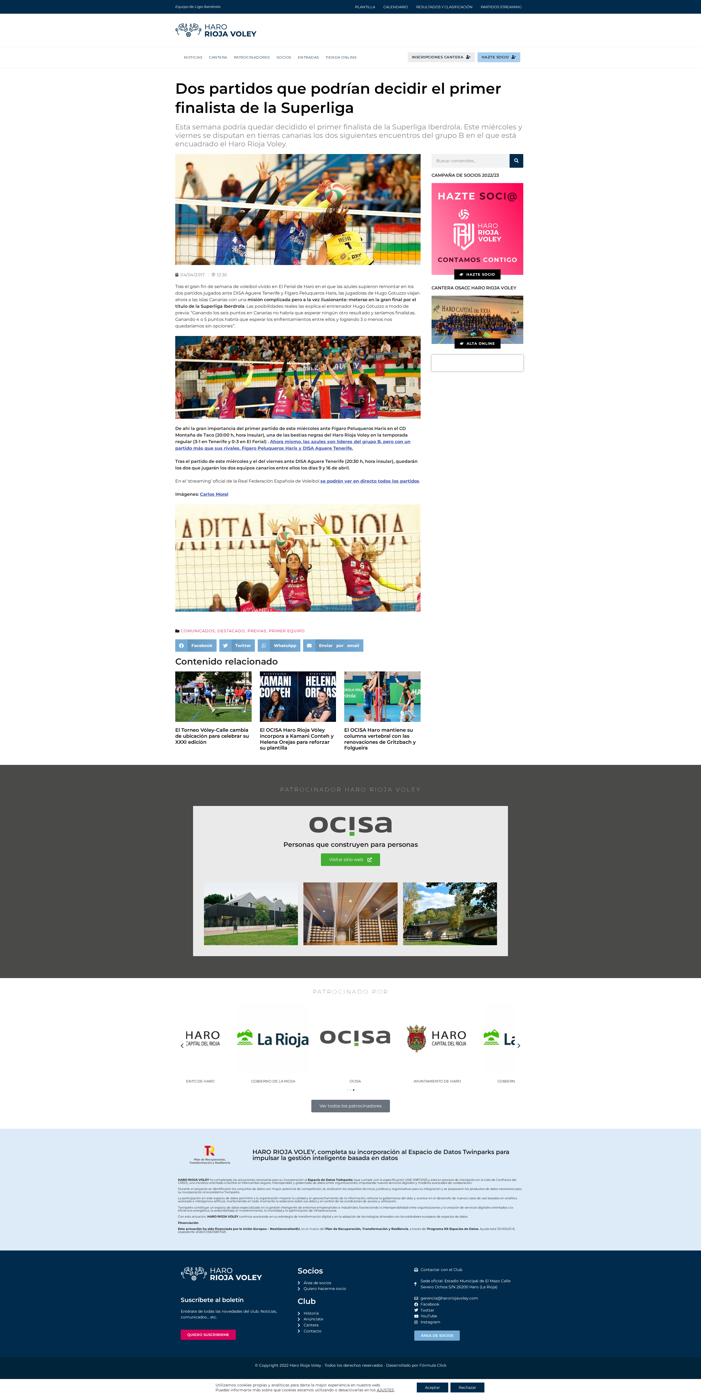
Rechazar (467, 1387)
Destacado (231, 630)
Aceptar (432, 1387)
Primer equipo (287, 630)
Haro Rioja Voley (305, 1365)
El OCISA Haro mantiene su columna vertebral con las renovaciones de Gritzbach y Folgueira (380, 739)
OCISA (309, 1081)
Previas (257, 630)
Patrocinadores (252, 57)
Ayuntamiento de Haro (391, 1081)
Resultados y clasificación (444, 7)
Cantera (218, 57)
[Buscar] (516, 161)
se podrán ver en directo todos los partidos (369, 481)
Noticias (193, 57)
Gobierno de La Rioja (227, 1081)
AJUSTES (385, 1390)
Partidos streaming (501, 7)
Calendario (395, 7)
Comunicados (198, 630)
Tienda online (341, 57)
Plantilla (365, 7)
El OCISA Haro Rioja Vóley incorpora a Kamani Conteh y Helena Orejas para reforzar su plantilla (297, 739)
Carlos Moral (214, 494)
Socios (284, 57)
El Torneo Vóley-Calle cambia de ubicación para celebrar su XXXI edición (212, 736)
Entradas (308, 57)
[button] (196, 645)
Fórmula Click (433, 1365)
